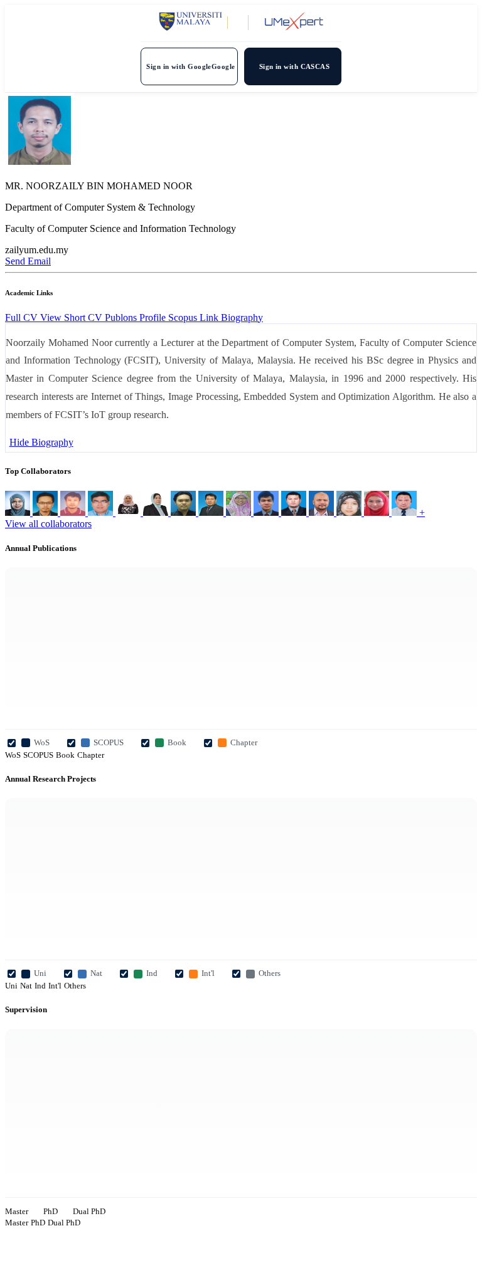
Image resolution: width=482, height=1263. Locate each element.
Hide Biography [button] (41, 442)
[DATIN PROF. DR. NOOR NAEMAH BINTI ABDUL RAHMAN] (157, 512)
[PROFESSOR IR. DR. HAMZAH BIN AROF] (212, 512)
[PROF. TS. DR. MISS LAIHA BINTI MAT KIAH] (378, 512)
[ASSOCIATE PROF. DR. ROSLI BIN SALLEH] (74, 512)
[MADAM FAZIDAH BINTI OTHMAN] (240, 512)
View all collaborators (48, 523)
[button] (242, 317)
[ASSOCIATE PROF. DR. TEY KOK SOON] (267, 512)
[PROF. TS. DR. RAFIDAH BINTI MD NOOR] (129, 512)
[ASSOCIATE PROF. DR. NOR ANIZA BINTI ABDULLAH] (350, 512)
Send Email (28, 261)
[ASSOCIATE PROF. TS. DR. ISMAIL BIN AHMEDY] (46, 512)
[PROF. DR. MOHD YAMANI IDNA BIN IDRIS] (184, 512)
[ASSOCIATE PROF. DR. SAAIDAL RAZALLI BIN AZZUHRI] (295, 512)
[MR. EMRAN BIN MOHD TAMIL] (101, 512)
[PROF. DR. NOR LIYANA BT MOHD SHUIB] (19, 512)
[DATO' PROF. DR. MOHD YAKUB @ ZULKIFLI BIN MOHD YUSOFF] (405, 512)
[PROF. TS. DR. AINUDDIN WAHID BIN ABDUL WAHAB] (322, 512)
